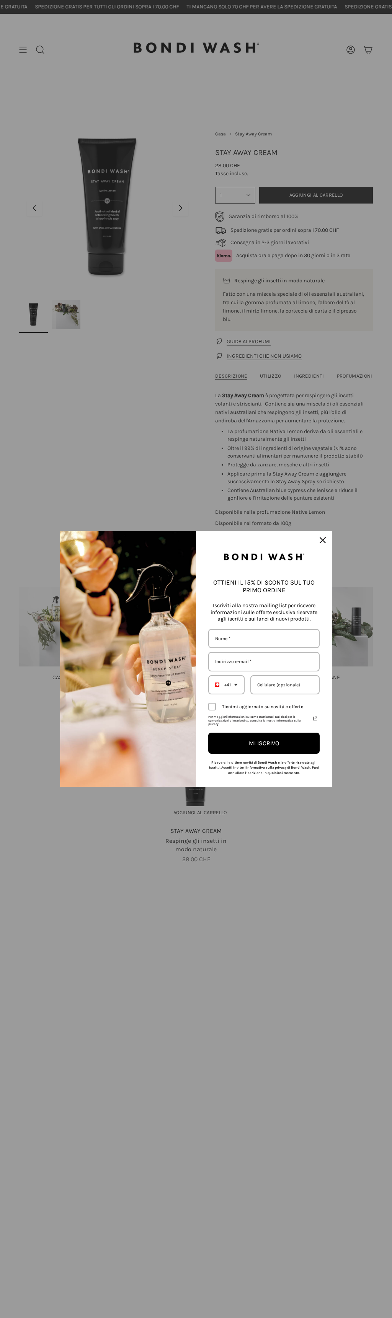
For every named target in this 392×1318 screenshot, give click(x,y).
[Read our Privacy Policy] (315, 718)
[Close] (323, 540)
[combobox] (226, 684)
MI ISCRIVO (264, 743)
